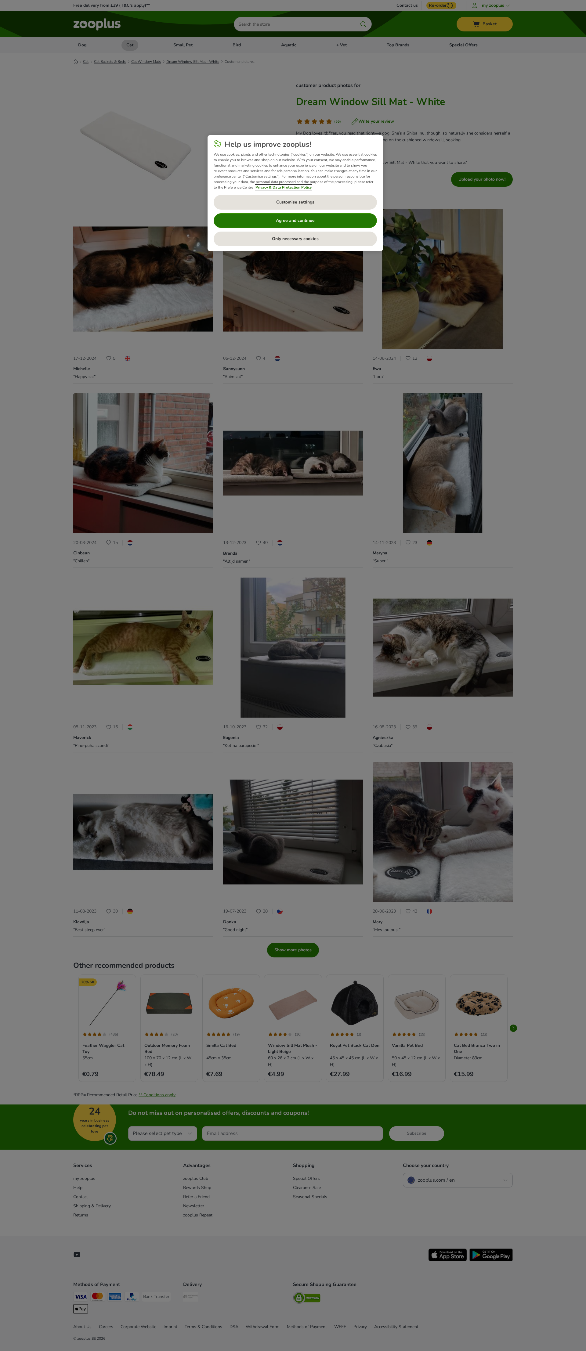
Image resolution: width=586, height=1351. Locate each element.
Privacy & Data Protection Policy (283, 187)
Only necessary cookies (295, 239)
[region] (295, 193)
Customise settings (295, 202)
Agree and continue (295, 220)
